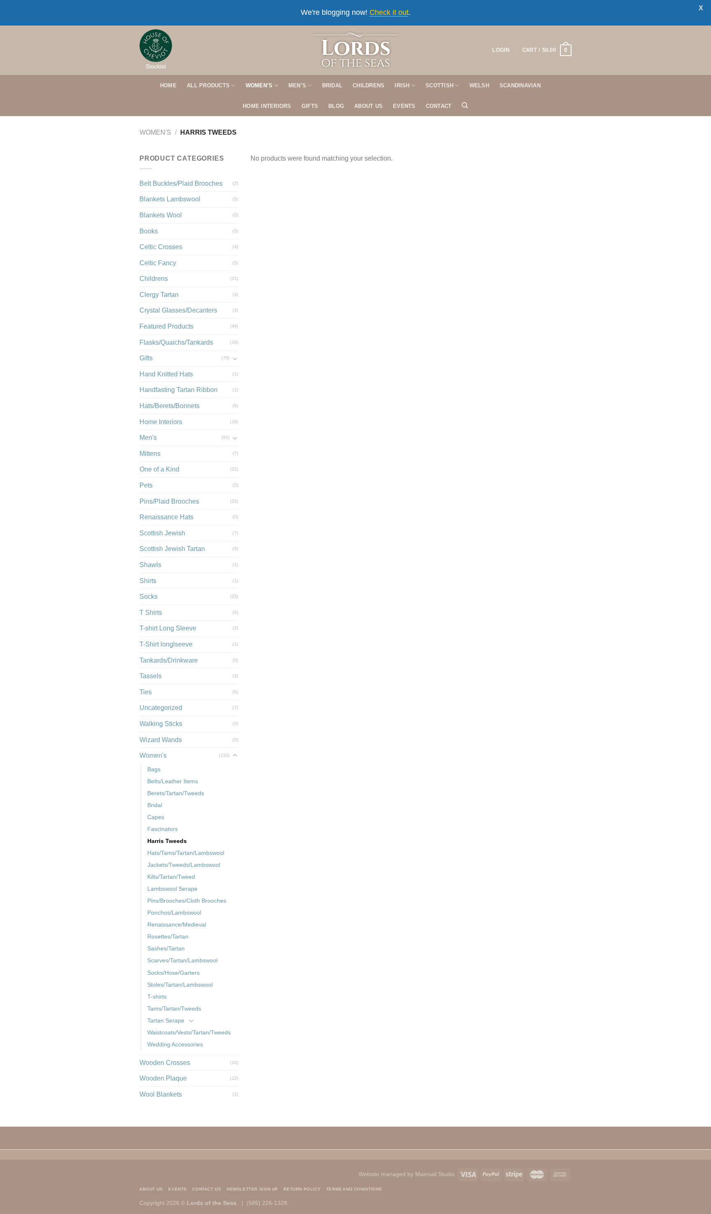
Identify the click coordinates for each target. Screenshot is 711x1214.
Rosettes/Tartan (167, 936)
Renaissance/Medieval (176, 924)
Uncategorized (160, 707)
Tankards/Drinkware (168, 660)
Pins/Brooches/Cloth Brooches (186, 900)
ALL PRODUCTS (208, 85)
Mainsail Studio (435, 1174)
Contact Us (206, 1189)
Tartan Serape (165, 1020)
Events (177, 1189)
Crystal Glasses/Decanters (178, 310)
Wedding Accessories (175, 1044)
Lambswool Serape (172, 888)
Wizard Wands (160, 739)
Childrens (153, 278)
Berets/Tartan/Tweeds (175, 793)
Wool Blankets (160, 1094)
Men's (148, 437)
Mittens (149, 453)
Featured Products (166, 326)
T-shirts (157, 996)
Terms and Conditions (354, 1189)
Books (148, 231)
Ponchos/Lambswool (174, 912)
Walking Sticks (160, 723)
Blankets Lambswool (169, 199)
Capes (155, 817)
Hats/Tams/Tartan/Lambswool (185, 853)
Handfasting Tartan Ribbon (178, 389)
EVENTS (404, 106)
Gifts (146, 358)
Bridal (154, 805)
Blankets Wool (160, 215)
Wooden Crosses (164, 1062)
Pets (146, 485)
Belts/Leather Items (172, 781)
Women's (155, 132)
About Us (151, 1189)
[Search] (465, 105)
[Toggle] (235, 358)
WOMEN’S (259, 85)
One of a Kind (159, 469)
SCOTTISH (439, 85)
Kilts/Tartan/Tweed (171, 876)
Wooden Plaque (163, 1078)
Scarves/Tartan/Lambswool (182, 960)
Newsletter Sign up (252, 1189)
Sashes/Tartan (166, 948)
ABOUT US (368, 106)
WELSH (479, 85)
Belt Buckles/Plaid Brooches (181, 183)
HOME (168, 85)
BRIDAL (332, 85)
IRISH (402, 85)
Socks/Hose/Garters (173, 972)
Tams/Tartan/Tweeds (174, 1008)
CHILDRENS (368, 85)
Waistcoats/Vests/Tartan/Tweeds (189, 1032)
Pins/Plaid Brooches (169, 501)
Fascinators (162, 829)
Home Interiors (160, 421)
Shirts (147, 580)
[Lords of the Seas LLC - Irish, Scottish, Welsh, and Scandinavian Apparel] (355, 50)
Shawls (150, 564)
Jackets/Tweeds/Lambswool (183, 864)
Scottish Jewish (162, 533)
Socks (148, 596)
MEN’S (297, 85)
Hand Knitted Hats (166, 374)
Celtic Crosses (160, 246)
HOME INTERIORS (267, 106)
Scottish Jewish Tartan (172, 548)
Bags (153, 769)
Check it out (389, 12)
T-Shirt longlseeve (166, 644)
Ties (145, 692)
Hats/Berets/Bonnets (169, 405)
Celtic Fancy (157, 262)
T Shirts (150, 612)
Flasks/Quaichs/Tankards (176, 342)
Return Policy (302, 1189)
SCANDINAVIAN (520, 85)
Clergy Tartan (159, 294)
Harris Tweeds (167, 841)
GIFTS (310, 106)
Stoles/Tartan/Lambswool (180, 984)
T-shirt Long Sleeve (167, 628)
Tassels (150, 675)
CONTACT (439, 106)
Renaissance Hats (166, 517)
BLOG (336, 106)
